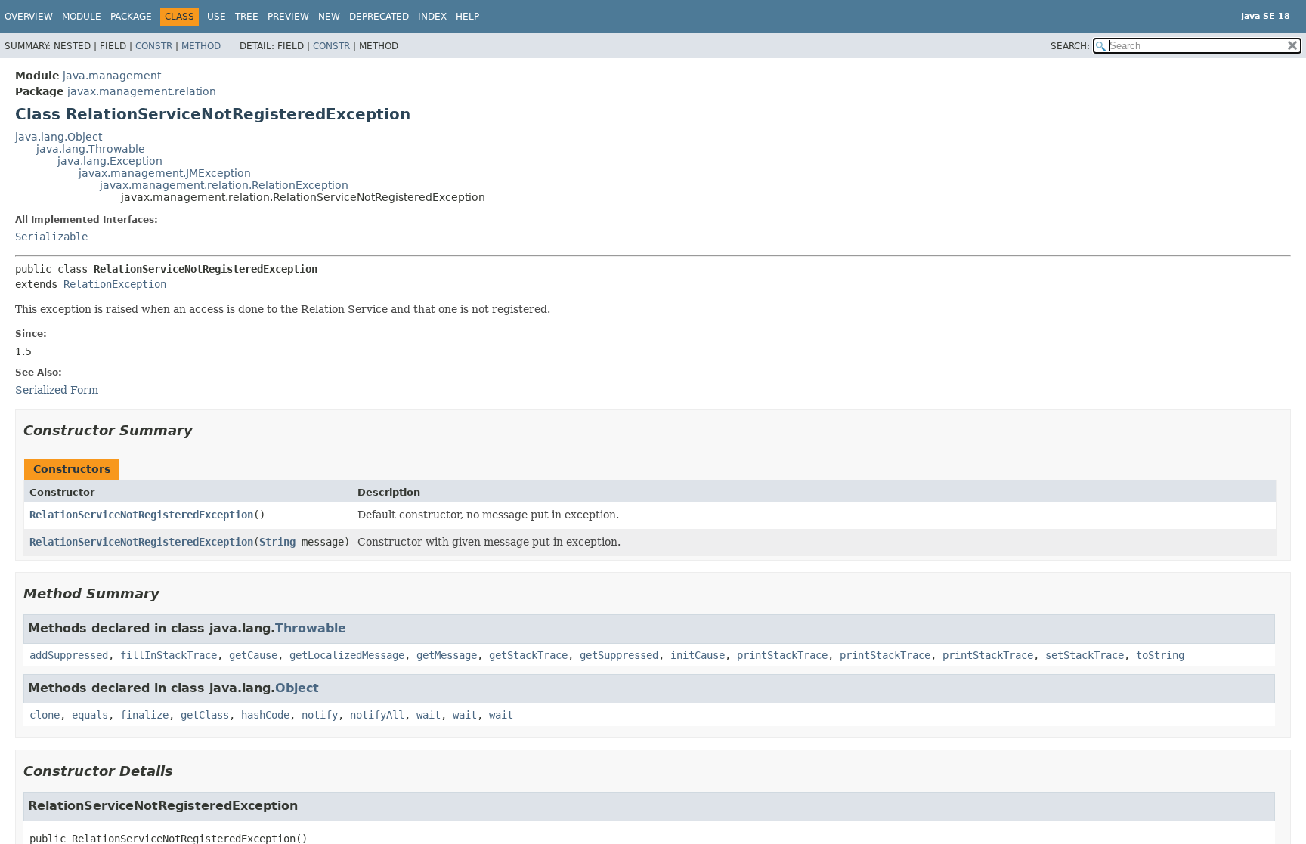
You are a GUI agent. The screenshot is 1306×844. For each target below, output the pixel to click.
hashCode (265, 715)
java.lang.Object (58, 137)
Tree (246, 16)
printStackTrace (782, 655)
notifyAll (377, 715)
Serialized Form (56, 390)
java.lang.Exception (109, 161)
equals (90, 715)
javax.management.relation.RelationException (224, 185)
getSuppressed (619, 655)
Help (467, 16)
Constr (153, 46)
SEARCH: (1070, 46)
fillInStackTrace (168, 655)
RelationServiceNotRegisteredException (141, 515)
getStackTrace (528, 655)
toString (1160, 655)
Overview (29, 16)
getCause (253, 655)
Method (201, 46)
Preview (288, 16)
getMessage (446, 655)
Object (297, 688)
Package (131, 16)
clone (44, 715)
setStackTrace (1084, 655)
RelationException (114, 284)
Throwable (310, 628)
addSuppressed (68, 655)
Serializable (51, 236)
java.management (112, 76)
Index (432, 16)
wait (428, 715)
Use (216, 16)
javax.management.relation (141, 91)
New (329, 16)
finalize (144, 715)
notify (320, 715)
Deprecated (379, 16)
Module (81, 16)
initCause (697, 655)
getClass (205, 715)
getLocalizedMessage (346, 655)
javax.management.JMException (165, 173)
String (277, 542)
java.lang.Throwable (90, 149)
